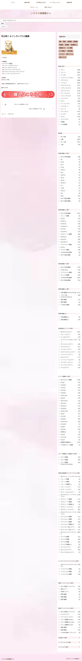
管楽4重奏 (61, 44)
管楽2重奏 (69, 41)
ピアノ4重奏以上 (62, 51)
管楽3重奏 (75, 41)
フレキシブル (61, 54)
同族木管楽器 (70, 51)
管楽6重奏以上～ (74, 44)
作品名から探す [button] (62, 638)
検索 (2, 23)
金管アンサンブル (69, 54)
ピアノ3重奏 (70, 47)
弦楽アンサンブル (62, 57)
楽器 (60, 41)
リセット (3, 26)
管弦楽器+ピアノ (62, 47)
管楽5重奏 (67, 44)
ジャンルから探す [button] (63, 647)
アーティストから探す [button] (64, 642)
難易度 (64, 41)
